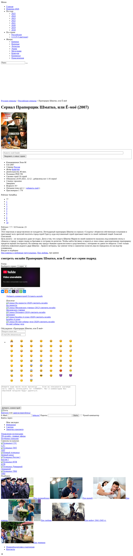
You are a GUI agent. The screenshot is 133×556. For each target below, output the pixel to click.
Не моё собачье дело (15, 324)
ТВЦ (3, 473)
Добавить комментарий (17, 296)
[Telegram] (9, 291)
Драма (14, 49)
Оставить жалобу (35, 296)
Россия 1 (5, 459)
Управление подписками (12, 434)
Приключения (17, 58)
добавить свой (32, 188)
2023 (13, 18)
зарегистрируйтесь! (21, 413)
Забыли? (36, 415)
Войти (76, 415)
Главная (9, 6)
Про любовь (42, 253)
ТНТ (3, 450)
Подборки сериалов (10, 438)
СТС (3, 445)
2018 (13, 30)
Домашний (6, 469)
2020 (13, 25)
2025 (13, 13)
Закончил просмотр (15, 429)
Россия (17, 167)
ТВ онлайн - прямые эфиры (13, 436)
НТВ (3, 464)
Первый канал (7, 455)
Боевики (15, 42)
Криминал (16, 56)
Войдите (5, 413)
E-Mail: (4, 415)
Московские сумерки (15, 310)
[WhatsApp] (20, 291)
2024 (13, 16)
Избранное (11, 425)
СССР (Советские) (19, 37)
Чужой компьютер (91, 415)
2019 (13, 28)
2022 (13, 20)
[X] (13, 291)
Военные (15, 44)
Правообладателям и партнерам (20, 547)
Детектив (15, 46)
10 (7, 223)
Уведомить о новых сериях (14, 156)
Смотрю (10, 427)
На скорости (11, 305)
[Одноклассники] (6, 291)
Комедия (15, 53)
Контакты (10, 549)
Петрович (10, 315)
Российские (16, 35)
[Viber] (17, 291)
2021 (13, 23)
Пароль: (43, 415)
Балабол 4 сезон (13, 319)
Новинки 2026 (12, 9)
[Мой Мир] (24, 291)
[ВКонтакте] (2, 291)
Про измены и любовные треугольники (18, 253)
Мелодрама (16, 51)
